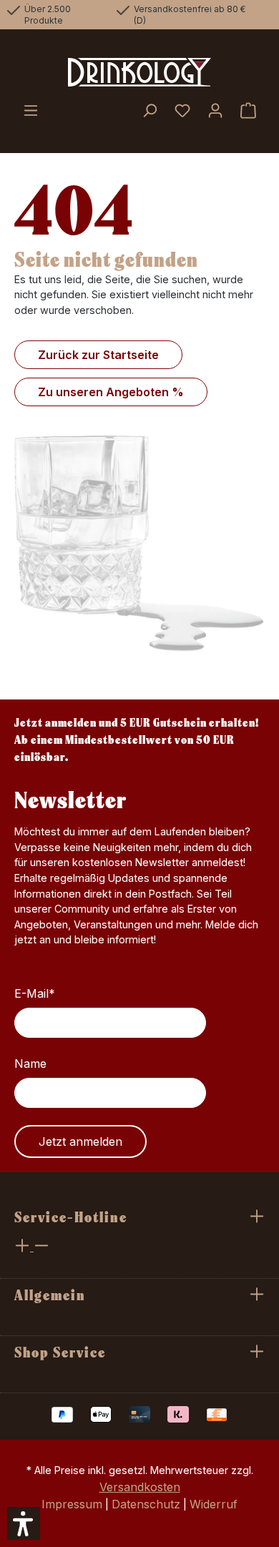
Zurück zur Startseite (98, 355)
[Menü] (30, 111)
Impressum (71, 1504)
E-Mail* (34, 993)
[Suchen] (149, 111)
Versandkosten (139, 1487)
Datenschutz (146, 1504)
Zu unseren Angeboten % (111, 392)
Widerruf (214, 1504)
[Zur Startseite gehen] (139, 72)
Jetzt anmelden (80, 1141)
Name (30, 1063)
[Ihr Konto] (215, 111)
